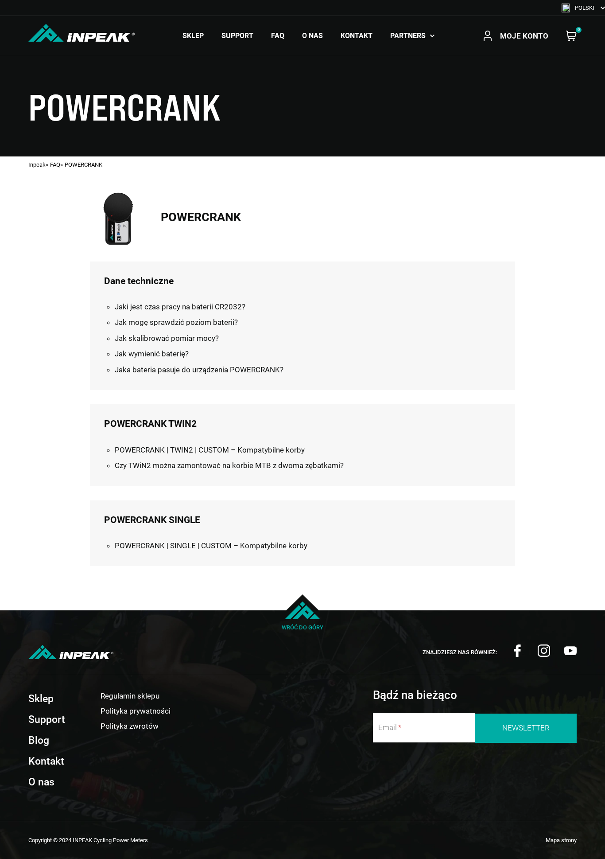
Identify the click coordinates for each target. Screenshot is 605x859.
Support (237, 35)
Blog (38, 740)
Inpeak (37, 164)
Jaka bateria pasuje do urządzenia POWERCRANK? (199, 369)
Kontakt (356, 35)
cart (571, 36)
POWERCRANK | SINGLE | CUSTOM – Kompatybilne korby (211, 545)
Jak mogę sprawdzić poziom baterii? (176, 322)
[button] (583, 7)
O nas (312, 35)
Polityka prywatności (136, 711)
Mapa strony (561, 840)
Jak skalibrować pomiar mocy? (167, 338)
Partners (408, 35)
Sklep (193, 35)
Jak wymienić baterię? (152, 353)
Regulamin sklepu (130, 695)
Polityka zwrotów (130, 726)
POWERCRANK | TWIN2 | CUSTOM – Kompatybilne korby (210, 449)
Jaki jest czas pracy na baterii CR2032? (180, 306)
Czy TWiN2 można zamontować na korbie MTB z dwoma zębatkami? (229, 465)
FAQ (277, 35)
